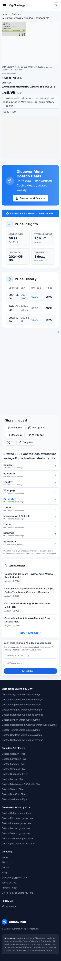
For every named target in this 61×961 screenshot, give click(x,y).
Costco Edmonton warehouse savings (22, 699)
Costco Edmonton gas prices (17, 818)
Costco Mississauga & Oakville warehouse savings (29, 724)
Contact (6, 867)
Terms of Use (9, 882)
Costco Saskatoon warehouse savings (22, 739)
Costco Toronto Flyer (13, 789)
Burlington (17, 14)
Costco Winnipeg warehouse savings (22, 709)
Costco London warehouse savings (21, 719)
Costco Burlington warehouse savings (22, 714)
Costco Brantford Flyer (14, 794)
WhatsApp (38, 434)
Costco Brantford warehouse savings (22, 734)
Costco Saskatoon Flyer (15, 799)
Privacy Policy (9, 887)
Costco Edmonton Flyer (14, 758)
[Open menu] (5, 5)
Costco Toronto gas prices (16, 833)
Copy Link (28, 442)
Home (4, 14)
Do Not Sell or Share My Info (17, 892)
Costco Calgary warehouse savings (21, 694)
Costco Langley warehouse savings (21, 704)
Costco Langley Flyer (13, 763)
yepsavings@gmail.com (14, 877)
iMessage (16, 434)
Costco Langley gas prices (16, 823)
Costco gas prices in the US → (18, 843)
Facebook (17, 427)
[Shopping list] (56, 5)
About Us (7, 862)
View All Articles (28, 632)
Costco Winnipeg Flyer (14, 768)
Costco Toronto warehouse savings (21, 729)
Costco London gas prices (16, 828)
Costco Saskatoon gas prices (17, 838)
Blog (4, 872)
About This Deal (13, 77)
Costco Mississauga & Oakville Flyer (21, 784)
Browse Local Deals (31, 198)
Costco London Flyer (13, 779)
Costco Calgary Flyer (13, 753)
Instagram (38, 427)
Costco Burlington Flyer (15, 774)
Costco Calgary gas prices (16, 813)
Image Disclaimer (9, 73)
